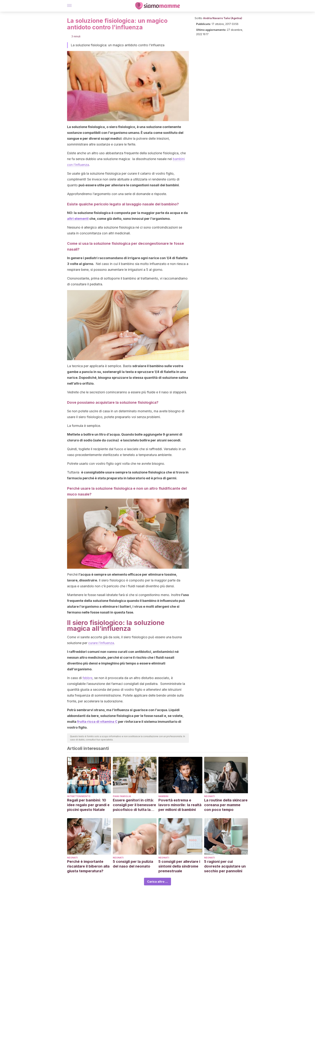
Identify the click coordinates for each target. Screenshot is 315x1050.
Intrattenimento (78, 796)
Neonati (209, 796)
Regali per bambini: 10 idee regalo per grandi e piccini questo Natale (88, 805)
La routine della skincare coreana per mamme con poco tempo (226, 805)
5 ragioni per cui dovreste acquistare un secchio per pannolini (225, 866)
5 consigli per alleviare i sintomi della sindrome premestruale (179, 866)
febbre (87, 678)
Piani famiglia (122, 796)
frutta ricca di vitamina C (97, 721)
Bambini (163, 796)
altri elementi (78, 219)
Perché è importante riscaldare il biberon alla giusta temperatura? (88, 866)
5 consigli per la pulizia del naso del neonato (133, 863)
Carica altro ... (157, 881)
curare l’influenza (101, 643)
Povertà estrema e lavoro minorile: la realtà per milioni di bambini (179, 805)
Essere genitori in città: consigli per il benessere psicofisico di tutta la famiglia (134, 805)
